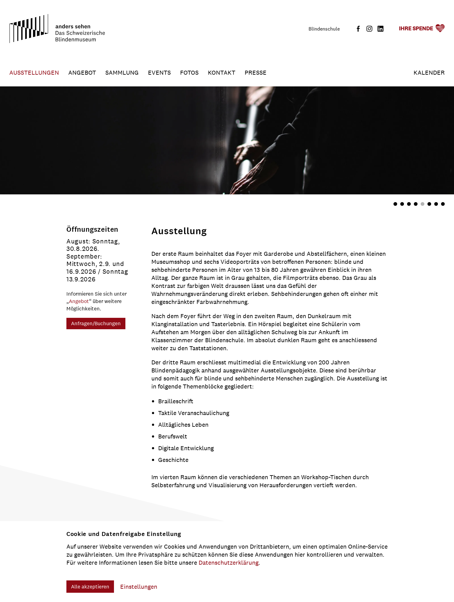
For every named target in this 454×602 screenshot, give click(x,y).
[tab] (395, 204)
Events (159, 73)
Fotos (189, 73)
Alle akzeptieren (90, 586)
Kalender (429, 73)
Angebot (82, 73)
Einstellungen (138, 587)
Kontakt (221, 73)
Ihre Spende (416, 28)
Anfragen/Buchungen (96, 323)
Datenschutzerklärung (229, 562)
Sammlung (122, 73)
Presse (256, 73)
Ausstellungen (34, 73)
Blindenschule (324, 29)
